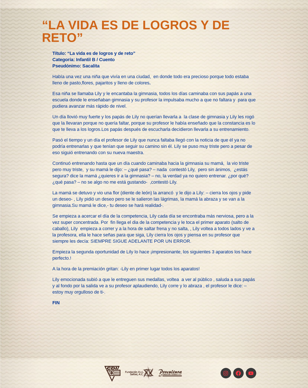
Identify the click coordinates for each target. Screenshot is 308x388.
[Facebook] (238, 373)
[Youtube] (251, 373)
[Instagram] (226, 373)
